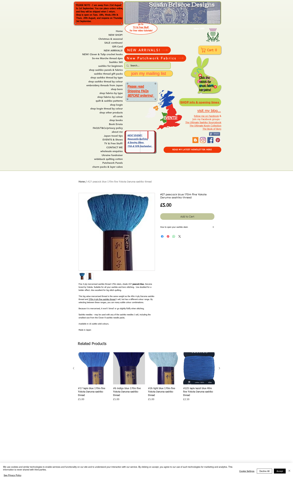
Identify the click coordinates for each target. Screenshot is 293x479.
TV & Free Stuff (141, 27)
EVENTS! (170, 118)
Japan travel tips (113, 136)
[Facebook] (210, 140)
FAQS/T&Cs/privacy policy (108, 128)
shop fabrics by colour (110, 97)
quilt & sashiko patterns (109, 101)
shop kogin (116, 105)
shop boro (117, 89)
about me (117, 132)
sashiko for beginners (110, 66)
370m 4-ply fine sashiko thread (102, 299)
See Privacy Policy (12, 475)
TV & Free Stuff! (113, 143)
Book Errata (116, 124)
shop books (116, 120)
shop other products (111, 113)
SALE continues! (113, 43)
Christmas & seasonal (110, 39)
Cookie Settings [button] (246, 471)
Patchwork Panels (112, 163)
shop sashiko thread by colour (105, 82)
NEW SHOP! (116, 35)
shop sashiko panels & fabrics (106, 70)
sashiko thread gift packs (108, 74)
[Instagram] (203, 140)
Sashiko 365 (116, 62)
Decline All (264, 471)
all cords (118, 116)
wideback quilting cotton (108, 159)
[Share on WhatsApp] (174, 236)
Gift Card (117, 47)
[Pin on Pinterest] (168, 236)
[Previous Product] (73, 368)
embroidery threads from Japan (104, 85)
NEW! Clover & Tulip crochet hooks (102, 54)
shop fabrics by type (111, 93)
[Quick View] (94, 368)
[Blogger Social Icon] (195, 140)
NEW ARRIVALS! (113, 51)
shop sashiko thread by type (106, 78)
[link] (210, 50)
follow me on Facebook (206, 116)
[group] (146, 377)
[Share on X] (179, 236)
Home (119, 31)
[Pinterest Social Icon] (218, 140)
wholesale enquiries (111, 151)
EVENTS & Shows (113, 140)
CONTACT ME (114, 147)
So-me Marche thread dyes (107, 58)
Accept (280, 471)
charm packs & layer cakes (107, 167)
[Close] (289, 471)
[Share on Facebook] (162, 236)
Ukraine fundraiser (112, 155)
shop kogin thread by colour (106, 109)
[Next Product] (219, 368)
